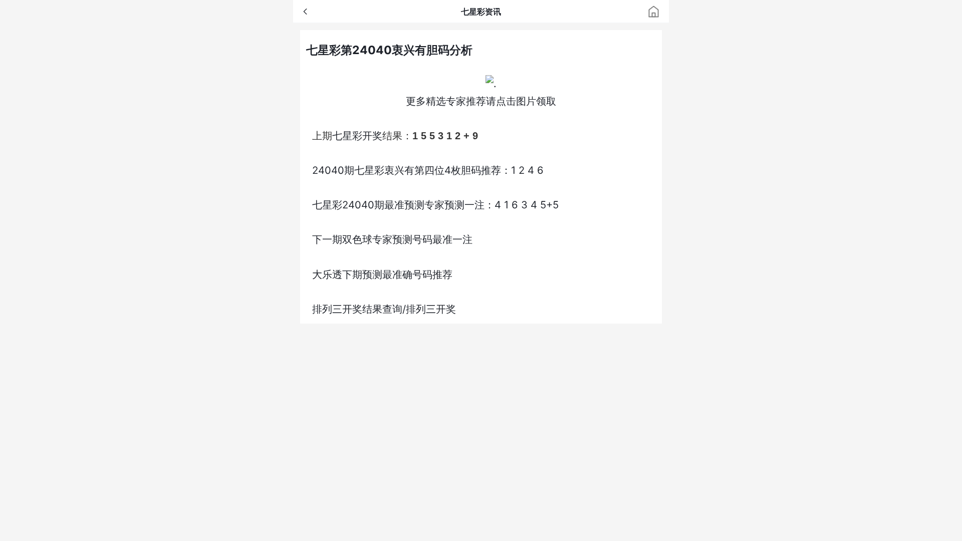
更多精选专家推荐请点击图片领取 (481, 101)
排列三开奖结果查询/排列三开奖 (384, 309)
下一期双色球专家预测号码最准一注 (392, 239)
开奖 (372, 135)
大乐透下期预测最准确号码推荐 (382, 274)
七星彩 (347, 135)
